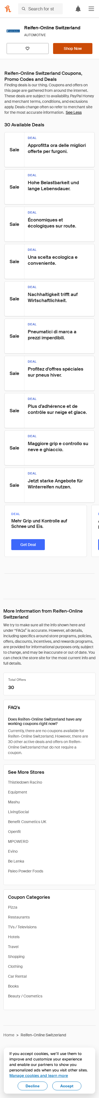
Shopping (16, 956)
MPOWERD (18, 841)
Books (13, 986)
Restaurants (19, 917)
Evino (13, 851)
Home (8, 1034)
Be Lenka (16, 861)
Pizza (12, 907)
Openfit (14, 831)
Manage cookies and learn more (38, 1075)
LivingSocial (18, 811)
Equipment (17, 792)
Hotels (14, 936)
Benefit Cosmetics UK (27, 821)
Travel (13, 946)
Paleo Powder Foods (25, 871)
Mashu (14, 802)
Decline (33, 1086)
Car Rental (17, 976)
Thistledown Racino (25, 782)
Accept (66, 1086)
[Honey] (8, 8)
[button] (91, 9)
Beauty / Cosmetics (25, 996)
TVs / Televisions (22, 927)
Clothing (15, 966)
